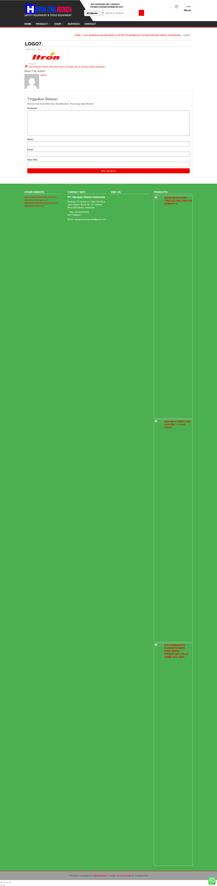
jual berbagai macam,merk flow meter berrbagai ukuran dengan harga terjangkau (67, 65)
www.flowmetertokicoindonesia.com (40, 202)
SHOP (58, 24)
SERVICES (74, 24)
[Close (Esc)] (1, 882)
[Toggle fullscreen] (7, 882)
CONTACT (90, 24)
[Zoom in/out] (10, 882)
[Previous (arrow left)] (1, 885)
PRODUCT (42, 24)
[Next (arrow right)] (4, 885)
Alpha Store (124, 875)
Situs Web (32, 159)
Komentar (32, 108)
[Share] (4, 882)
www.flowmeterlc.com (34, 205)
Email (30, 149)
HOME (27, 24)
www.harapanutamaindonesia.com (40, 196)
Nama (30, 139)
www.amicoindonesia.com (36, 199)
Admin (40, 49)
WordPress (100, 875)
